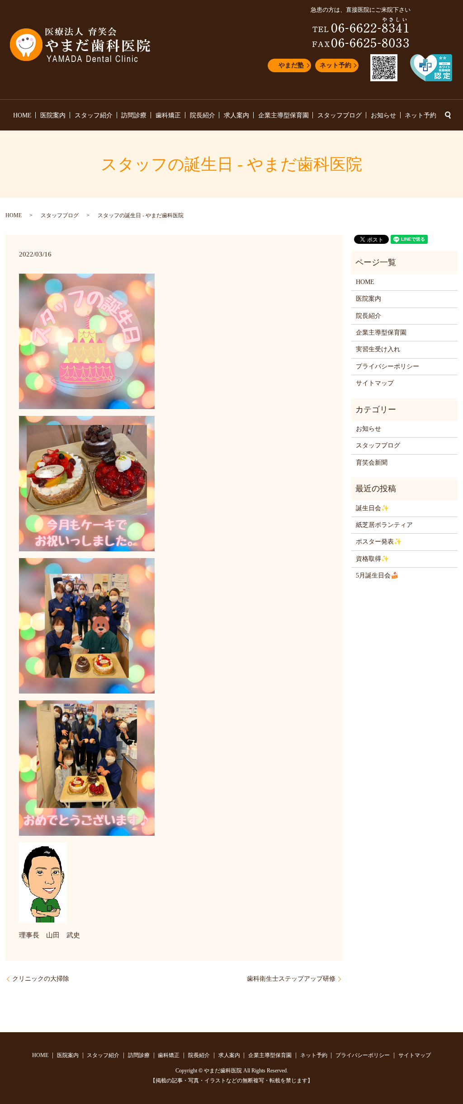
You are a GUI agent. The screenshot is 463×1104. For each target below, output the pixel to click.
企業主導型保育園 (283, 115)
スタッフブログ (339, 115)
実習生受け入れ (378, 349)
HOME (22, 115)
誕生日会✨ (372, 508)
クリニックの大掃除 (40, 978)
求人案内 (236, 115)
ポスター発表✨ (379, 541)
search (447, 115)
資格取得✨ (372, 558)
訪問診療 (133, 115)
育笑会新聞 (371, 462)
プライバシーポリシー (387, 366)
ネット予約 (335, 65)
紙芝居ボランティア (384, 525)
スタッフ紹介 (94, 115)
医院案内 (53, 115)
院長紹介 (202, 115)
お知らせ (383, 115)
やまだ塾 (291, 65)
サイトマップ (375, 383)
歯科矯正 (168, 115)
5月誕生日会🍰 (377, 575)
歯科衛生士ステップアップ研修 (291, 978)
